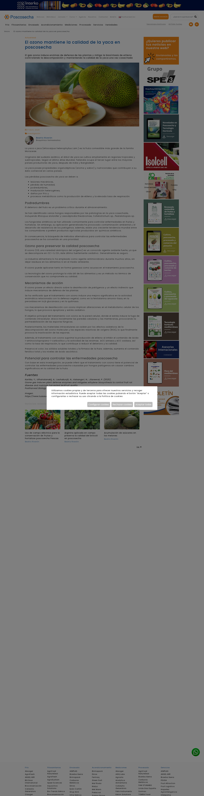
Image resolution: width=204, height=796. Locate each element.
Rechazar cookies (122, 404)
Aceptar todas (143, 404)
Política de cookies (112, 396)
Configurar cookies (98, 404)
